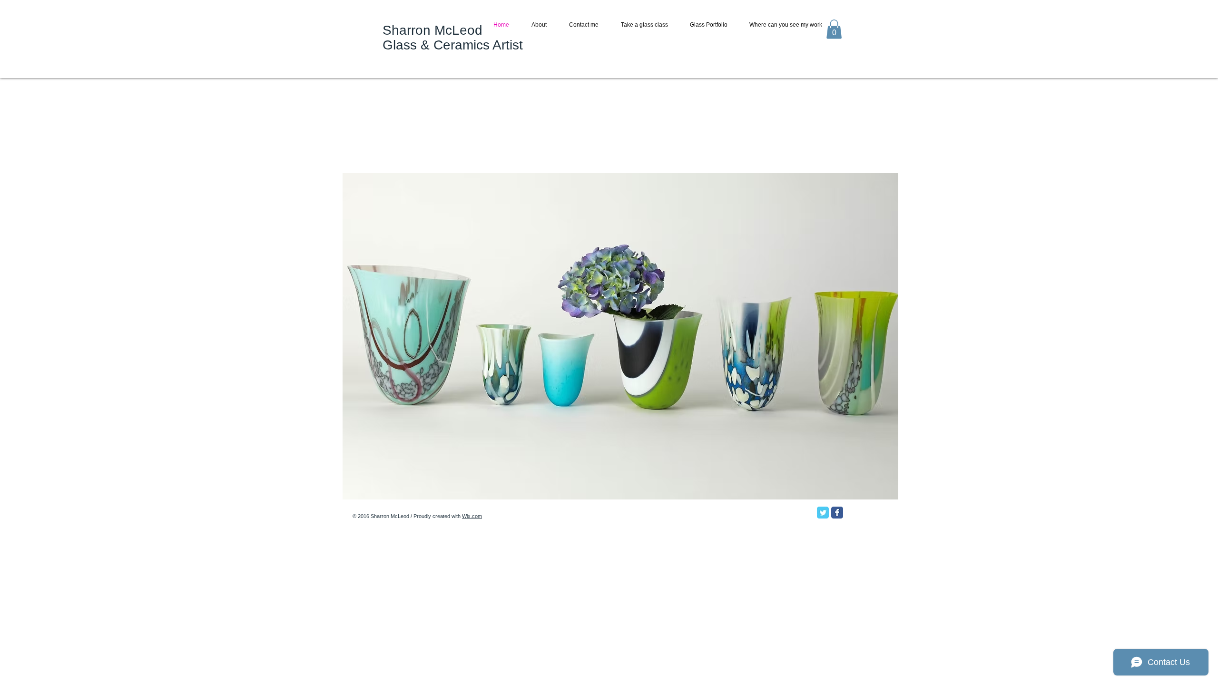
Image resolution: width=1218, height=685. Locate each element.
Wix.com (472, 516)
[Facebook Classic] (837, 513)
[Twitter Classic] (823, 513)
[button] (834, 29)
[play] (875, 491)
